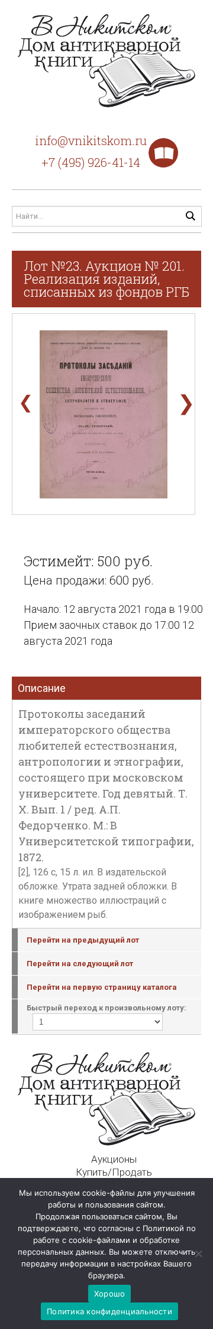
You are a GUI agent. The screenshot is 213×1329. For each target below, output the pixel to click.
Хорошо (109, 1293)
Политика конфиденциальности (109, 1311)
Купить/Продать (114, 1172)
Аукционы (114, 1159)
